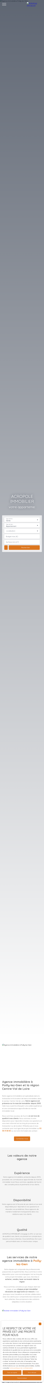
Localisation (10, 531)
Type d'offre (9, 519)
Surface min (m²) (12, 542)
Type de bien (9, 524)
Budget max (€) (12, 536)
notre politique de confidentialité (21, 1368)
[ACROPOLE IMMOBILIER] (34, 4)
